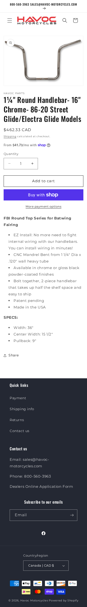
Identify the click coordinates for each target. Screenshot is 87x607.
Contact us (19, 431)
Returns (17, 420)
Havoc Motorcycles (34, 600)
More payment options (43, 206)
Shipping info (22, 409)
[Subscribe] (71, 515)
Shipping (10, 136)
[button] (9, 20)
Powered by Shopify (64, 600)
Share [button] (13, 355)
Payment (18, 398)
